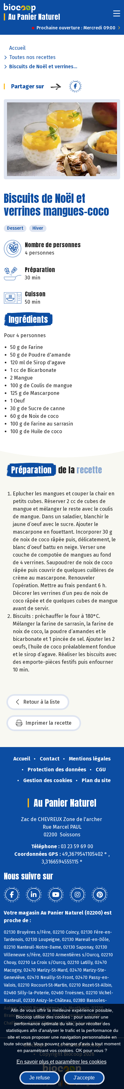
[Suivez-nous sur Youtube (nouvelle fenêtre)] (56, 895)
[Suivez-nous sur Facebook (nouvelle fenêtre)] (12, 895)
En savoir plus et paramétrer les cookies (62, 1061)
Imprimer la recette (48, 723)
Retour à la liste (41, 702)
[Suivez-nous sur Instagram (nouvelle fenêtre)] (78, 895)
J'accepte (84, 1077)
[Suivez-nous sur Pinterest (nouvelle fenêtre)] (99, 895)
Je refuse (39, 1077)
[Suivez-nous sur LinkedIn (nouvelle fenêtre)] (34, 895)
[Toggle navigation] (116, 15)
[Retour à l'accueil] (20, 8)
